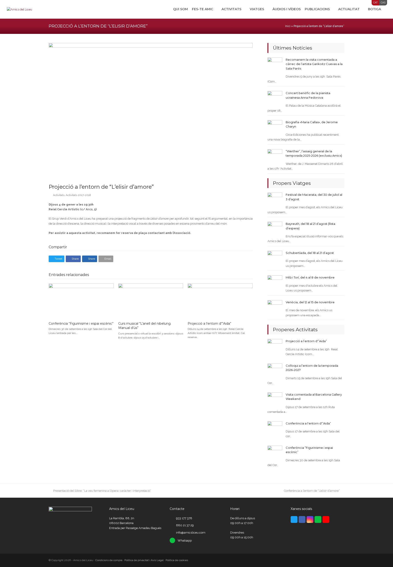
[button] (56, 259)
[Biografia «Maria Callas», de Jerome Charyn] (274, 127)
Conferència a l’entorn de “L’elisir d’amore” (312, 490)
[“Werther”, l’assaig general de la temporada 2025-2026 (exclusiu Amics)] (274, 156)
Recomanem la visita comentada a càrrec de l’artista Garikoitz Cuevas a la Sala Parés (314, 64)
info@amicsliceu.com (190, 532)
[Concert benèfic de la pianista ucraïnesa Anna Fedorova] (274, 98)
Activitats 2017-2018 (78, 195)
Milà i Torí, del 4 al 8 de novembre (310, 277)
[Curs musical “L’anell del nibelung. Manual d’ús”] (150, 300)
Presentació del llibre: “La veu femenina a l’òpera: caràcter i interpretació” (102, 490)
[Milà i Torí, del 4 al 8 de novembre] (274, 282)
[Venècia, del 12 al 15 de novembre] (274, 307)
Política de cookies (177, 560)
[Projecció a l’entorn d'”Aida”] (220, 300)
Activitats (58, 195)
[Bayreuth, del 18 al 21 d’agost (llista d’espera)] (274, 229)
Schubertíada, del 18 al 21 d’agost (310, 253)
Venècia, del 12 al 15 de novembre (310, 302)
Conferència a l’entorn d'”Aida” (308, 423)
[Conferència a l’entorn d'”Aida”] (274, 428)
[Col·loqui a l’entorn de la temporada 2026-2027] (274, 370)
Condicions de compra (108, 560)
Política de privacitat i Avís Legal (144, 560)
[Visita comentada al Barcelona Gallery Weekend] (274, 399)
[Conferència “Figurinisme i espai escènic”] (81, 300)
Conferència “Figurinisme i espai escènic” (81, 323)
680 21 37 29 (185, 525)
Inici (287, 26)
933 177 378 (184, 518)
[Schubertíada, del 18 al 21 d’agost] (274, 258)
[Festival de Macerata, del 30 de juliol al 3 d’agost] (274, 199)
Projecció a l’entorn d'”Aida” (209, 323)
